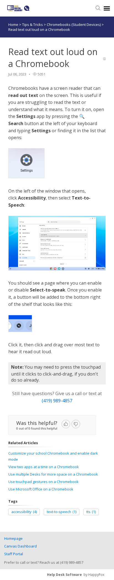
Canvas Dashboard (20, 546)
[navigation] (107, 8)
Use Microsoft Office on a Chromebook (40, 489)
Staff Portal (13, 553)
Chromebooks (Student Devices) (74, 24)
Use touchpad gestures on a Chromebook (43, 481)
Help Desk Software (64, 574)
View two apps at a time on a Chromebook (43, 466)
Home (13, 24)
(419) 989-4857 (57, 401)
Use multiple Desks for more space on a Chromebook (53, 474)
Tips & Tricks (33, 24)
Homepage (13, 538)
